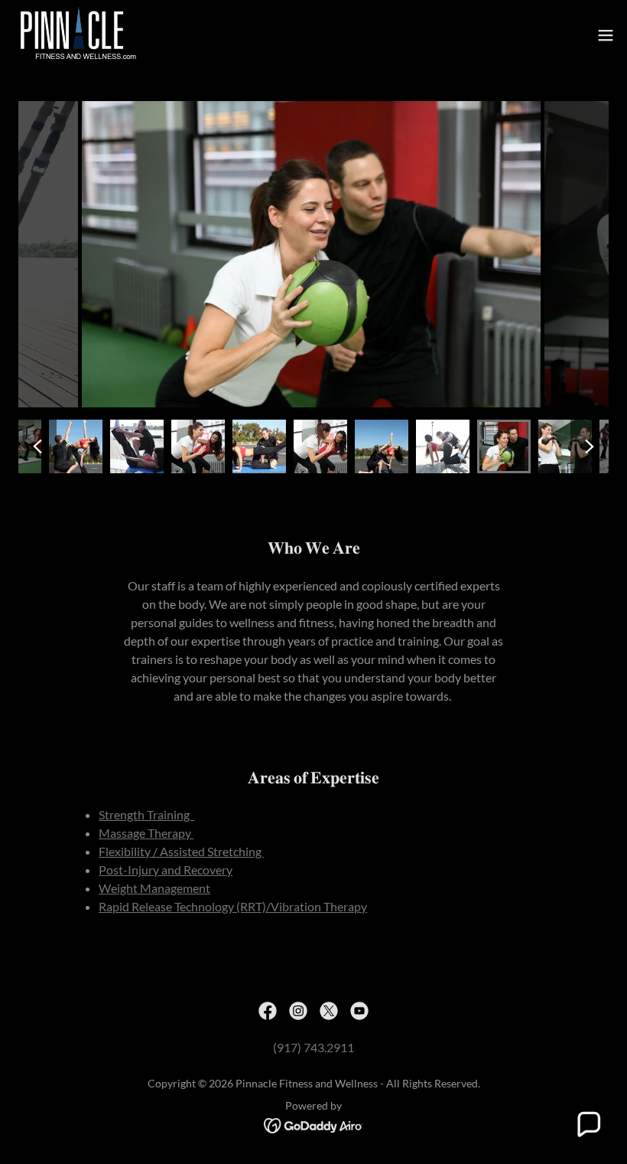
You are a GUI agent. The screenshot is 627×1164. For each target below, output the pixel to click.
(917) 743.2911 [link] (313, 1047)
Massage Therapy (146, 833)
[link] (76, 35)
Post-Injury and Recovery (165, 869)
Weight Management (154, 888)
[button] (605, 35)
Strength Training (146, 814)
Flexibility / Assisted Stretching (181, 851)
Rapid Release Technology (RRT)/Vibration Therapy (233, 906)
